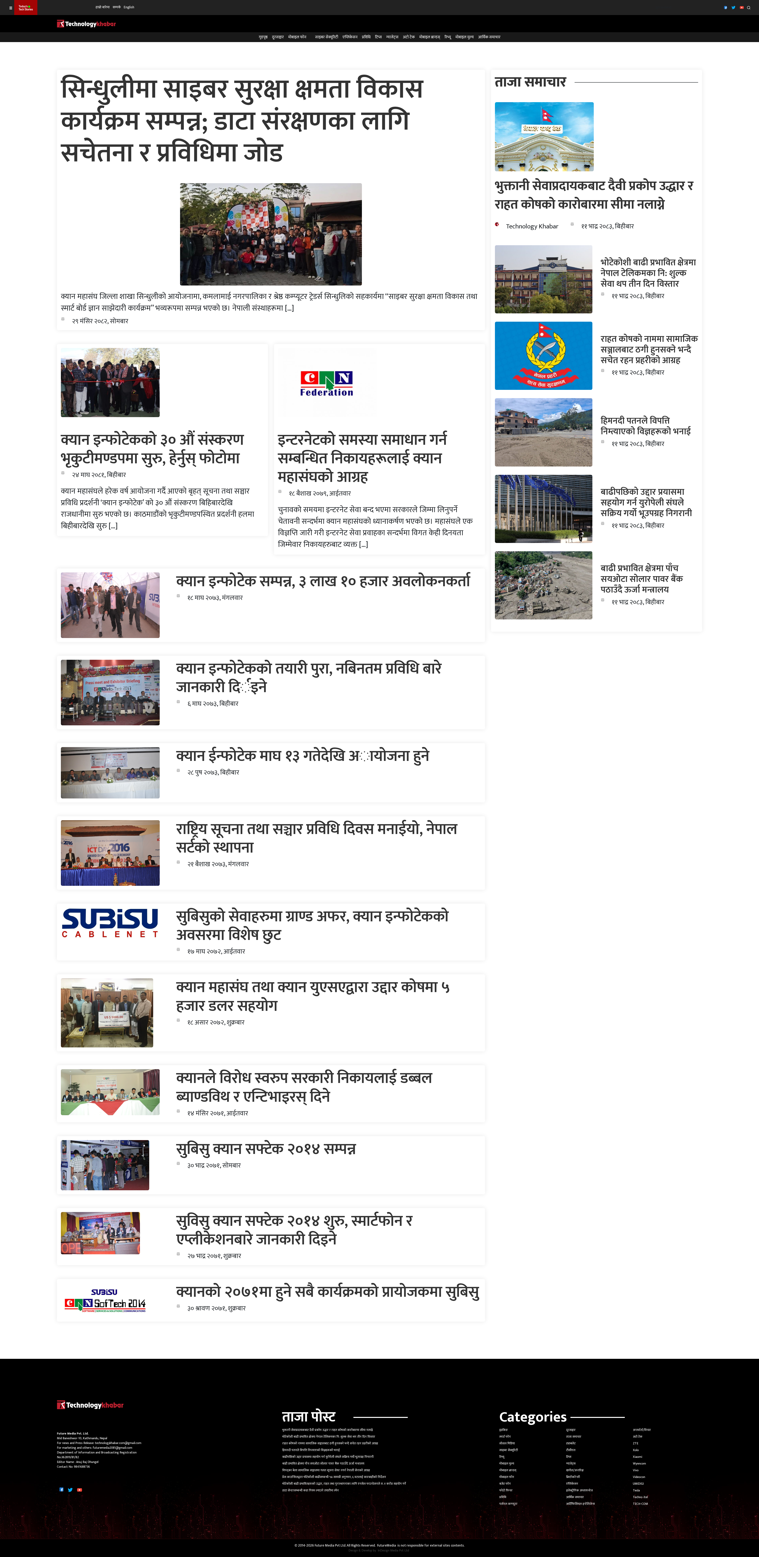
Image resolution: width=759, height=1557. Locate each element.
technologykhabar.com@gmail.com (118, 1443)
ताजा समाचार (573, 1436)
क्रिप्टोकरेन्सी (573, 1477)
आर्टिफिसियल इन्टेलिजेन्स (580, 1504)
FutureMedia (386, 1545)
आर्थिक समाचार (489, 37)
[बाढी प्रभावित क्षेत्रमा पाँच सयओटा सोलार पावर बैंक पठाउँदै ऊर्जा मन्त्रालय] (543, 585)
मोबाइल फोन (297, 37)
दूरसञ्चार (278, 37)
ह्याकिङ (503, 1430)
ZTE (635, 1443)
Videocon (639, 1477)
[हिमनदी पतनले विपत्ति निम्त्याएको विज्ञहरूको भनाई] (543, 432)
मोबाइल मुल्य (464, 37)
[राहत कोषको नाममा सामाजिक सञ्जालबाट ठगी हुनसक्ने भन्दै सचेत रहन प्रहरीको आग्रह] (543, 355)
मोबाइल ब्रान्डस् (429, 37)
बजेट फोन (505, 1483)
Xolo (636, 1450)
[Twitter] (733, 7)
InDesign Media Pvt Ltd (393, 1550)
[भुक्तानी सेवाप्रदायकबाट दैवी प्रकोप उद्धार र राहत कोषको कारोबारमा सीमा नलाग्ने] (544, 136)
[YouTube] (741, 7)
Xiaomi (637, 1457)
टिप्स (378, 37)
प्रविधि (366, 37)
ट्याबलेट (571, 1443)
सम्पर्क (117, 7)
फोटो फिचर (506, 1490)
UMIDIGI (638, 1483)
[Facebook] (725, 7)
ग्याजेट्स (392, 37)
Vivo (636, 1470)
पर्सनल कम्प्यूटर (508, 1504)
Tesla (636, 1490)
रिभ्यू (448, 37)
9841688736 (82, 1466)
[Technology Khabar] (86, 23)
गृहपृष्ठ (263, 37)
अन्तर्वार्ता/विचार (642, 1430)
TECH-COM (640, 1504)
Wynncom (639, 1463)
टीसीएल (570, 1450)
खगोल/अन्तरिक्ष (575, 1470)
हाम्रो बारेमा (103, 7)
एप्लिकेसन (350, 37)
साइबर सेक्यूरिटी (326, 37)
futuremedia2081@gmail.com (112, 1447)
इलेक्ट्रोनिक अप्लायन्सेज (579, 1490)
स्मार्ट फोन (505, 1436)
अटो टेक (409, 37)
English (129, 7)
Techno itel (640, 1497)
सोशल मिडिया (507, 1443)
